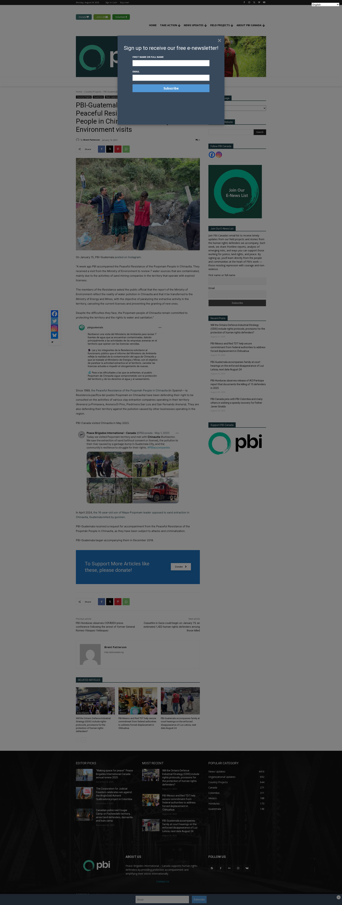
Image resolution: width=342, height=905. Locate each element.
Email (136, 71)
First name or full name (148, 57)
